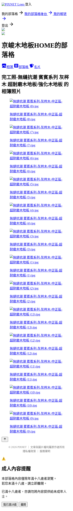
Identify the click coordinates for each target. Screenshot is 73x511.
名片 (37, 67)
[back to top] (5, 439)
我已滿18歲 (10, 504)
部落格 (24, 67)
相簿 (10, 67)
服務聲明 (45, 451)
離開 (23, 504)
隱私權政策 (29, 451)
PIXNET (22, 447)
